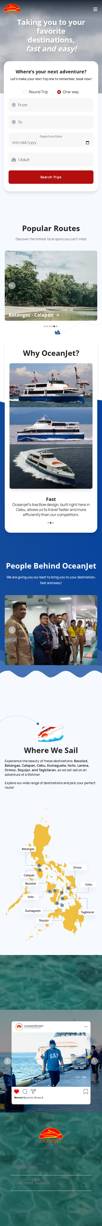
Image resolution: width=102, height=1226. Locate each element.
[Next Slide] (89, 285)
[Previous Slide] (12, 285)
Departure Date (51, 136)
